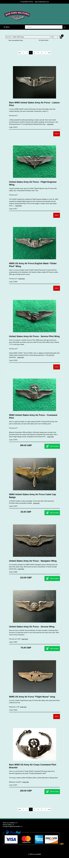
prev (20, 52)
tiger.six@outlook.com (42, 2)
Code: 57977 (13, 209)
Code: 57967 (13, 642)
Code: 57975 (13, 506)
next (49, 52)
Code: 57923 (13, 710)
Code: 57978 (13, 360)
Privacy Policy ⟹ (8, 824)
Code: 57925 (13, 281)
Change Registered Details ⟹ (12, 826)
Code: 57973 (13, 127)
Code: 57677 (13, 785)
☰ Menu (7, 27)
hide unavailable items (15, 40)
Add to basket (54, 446)
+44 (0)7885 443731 (26, 2)
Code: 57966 (13, 572)
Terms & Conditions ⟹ (10, 823)
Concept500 (37, 854)
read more (50, 124)
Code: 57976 (13, 439)
